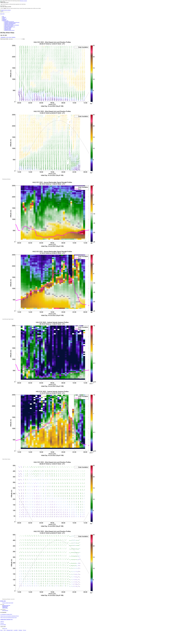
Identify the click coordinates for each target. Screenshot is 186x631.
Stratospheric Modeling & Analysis (9, 26)
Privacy (1, 630)
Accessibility (16, 630)
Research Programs (5, 20)
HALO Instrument (5, 610)
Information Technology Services (9, 30)
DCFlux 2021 (3, 601)
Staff (3, 16)
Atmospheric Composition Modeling (9, 23)
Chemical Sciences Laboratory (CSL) (6, 619)
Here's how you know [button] (23, 0)
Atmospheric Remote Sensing (8, 24)
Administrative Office (7, 29)
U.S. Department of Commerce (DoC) (6, 614)
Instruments (4, 19)
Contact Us (2, 621)
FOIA (5, 630)
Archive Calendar (8, 37)
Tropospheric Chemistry (8, 27)
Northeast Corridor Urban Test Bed (7, 602)
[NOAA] (0, 10)
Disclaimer (20, 630)
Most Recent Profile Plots (6, 605)
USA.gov (24, 630)
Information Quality (10, 630)
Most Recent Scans (5, 606)
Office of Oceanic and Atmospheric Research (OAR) (8, 617)
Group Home (2, 13)
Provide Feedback (3, 624)
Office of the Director (7, 28)
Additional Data (4, 607)
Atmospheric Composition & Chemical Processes (11, 22)
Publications (4, 17)
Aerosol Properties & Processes (9, 21)
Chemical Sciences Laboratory (6, 10)
